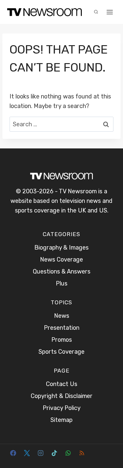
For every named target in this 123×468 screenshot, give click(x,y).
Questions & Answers (61, 271)
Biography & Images (61, 247)
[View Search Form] (95, 11)
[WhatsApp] (68, 453)
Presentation (61, 327)
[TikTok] (54, 453)
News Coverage (61, 259)
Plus (61, 283)
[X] (27, 453)
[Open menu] (109, 12)
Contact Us (61, 384)
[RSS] (82, 453)
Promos (61, 339)
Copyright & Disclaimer (62, 395)
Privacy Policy (62, 407)
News (61, 315)
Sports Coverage (61, 351)
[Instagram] (41, 453)
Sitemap (61, 419)
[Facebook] (13, 453)
